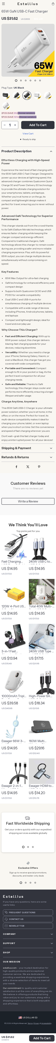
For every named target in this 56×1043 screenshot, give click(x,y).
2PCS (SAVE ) (9, 113)
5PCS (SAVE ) (10, 117)
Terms (30, 1023)
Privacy (36, 1023)
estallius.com (10, 968)
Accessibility (46, 1023)
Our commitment (12, 988)
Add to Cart (41, 1038)
